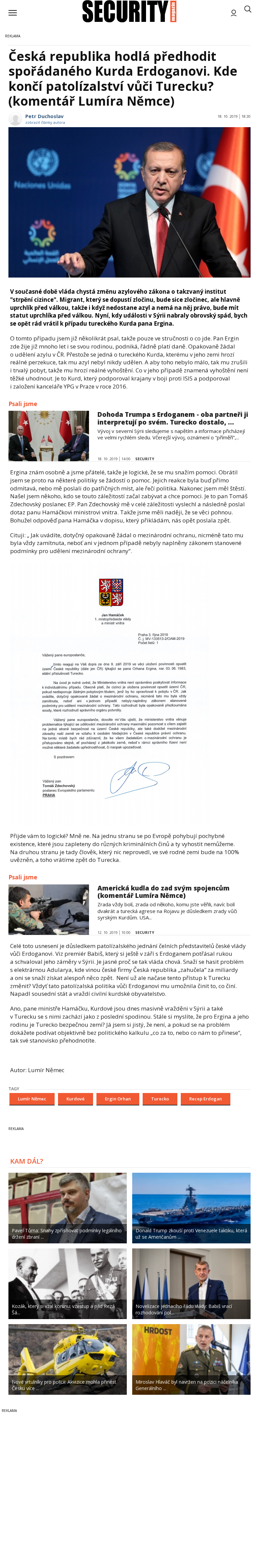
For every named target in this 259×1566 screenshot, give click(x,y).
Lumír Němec (32, 1099)
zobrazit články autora (45, 122)
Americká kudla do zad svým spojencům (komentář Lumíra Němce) (163, 892)
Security (144, 458)
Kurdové (75, 1099)
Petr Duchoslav (44, 116)
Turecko (160, 1099)
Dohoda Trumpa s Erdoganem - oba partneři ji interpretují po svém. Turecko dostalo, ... (172, 418)
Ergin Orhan (118, 1099)
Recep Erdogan (205, 1099)
